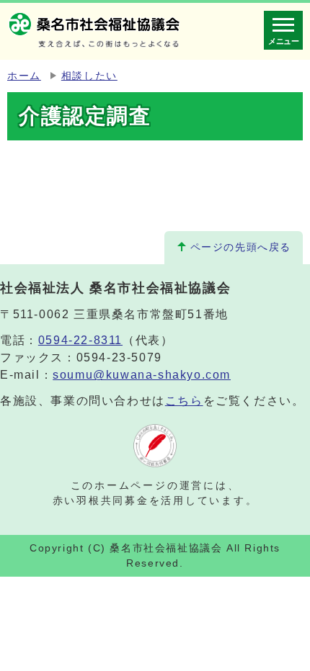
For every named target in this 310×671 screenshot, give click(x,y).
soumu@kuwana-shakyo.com (142, 375)
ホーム (24, 76)
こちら (184, 401)
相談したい (89, 76)
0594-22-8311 (80, 340)
